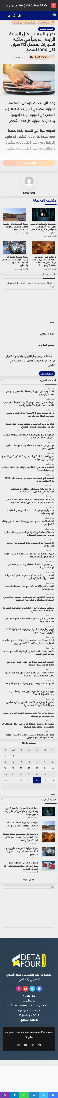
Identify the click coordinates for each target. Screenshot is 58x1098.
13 (29, 768)
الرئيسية (44, 22)
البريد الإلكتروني (47, 334)
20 (29, 774)
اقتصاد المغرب (23, 22)
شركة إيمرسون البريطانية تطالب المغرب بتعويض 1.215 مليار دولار (15, 227)
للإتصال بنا (29, 1000)
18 (45, 774)
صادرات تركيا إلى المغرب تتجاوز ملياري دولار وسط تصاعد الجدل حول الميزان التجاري (20, 865)
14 (21, 768)
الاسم (52, 322)
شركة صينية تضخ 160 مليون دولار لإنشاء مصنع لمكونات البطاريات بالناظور (15, 261)
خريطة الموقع (29, 1019)
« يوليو (54, 794)
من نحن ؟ (29, 995)
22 (13, 774)
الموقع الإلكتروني (46, 345)
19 (37, 774)
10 (53, 768)
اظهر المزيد (30, 163)
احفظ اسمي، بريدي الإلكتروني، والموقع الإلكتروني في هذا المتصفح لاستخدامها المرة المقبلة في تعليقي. (30, 360)
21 (21, 774)
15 (13, 768)
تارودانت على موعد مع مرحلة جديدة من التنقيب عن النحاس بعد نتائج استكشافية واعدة (44, 261)
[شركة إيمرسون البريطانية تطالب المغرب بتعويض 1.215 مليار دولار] (14, 214)
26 (37, 780)
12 (37, 768)
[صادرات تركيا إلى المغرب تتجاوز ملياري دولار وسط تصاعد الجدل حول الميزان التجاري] (48, 865)
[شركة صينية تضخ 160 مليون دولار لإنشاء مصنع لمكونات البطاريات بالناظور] (14, 247)
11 (45, 768)
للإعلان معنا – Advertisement (29, 1005)
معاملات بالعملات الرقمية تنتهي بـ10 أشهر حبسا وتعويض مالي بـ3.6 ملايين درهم (43, 228)
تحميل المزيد (29, 879)
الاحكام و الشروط (29, 1015)
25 (45, 780)
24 (52, 780)
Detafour (41, 57)
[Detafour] (50, 15)
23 (5, 774)
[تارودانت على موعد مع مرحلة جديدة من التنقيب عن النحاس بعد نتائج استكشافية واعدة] (43, 247)
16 (5, 768)
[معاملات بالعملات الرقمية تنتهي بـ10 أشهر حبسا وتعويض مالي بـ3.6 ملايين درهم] (43, 214)
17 (53, 774)
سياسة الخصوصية (29, 1010)
